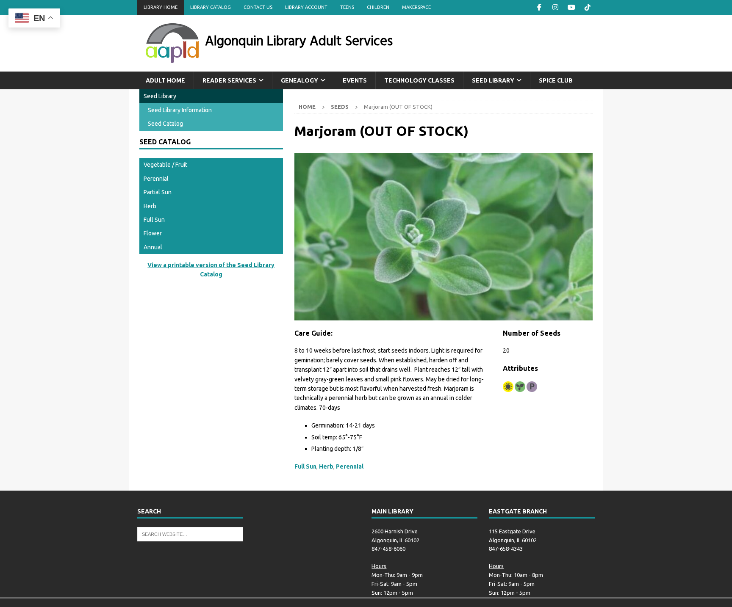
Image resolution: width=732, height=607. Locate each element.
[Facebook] (539, 7)
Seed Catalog (165, 123)
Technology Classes (419, 80)
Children (378, 7)
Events (355, 80)
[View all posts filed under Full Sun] (508, 386)
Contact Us (258, 7)
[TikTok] (587, 7)
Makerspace (416, 7)
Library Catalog (210, 7)
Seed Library (493, 80)
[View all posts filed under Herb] (520, 386)
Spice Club (556, 80)
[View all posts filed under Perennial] (532, 386)
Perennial (349, 466)
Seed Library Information (180, 110)
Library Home (160, 7)
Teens (347, 7)
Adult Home (165, 80)
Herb (326, 466)
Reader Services (229, 80)
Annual (153, 247)
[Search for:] (190, 533)
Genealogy (299, 80)
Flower (153, 233)
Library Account (306, 7)
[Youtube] (571, 7)
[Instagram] (555, 7)
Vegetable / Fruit (165, 164)
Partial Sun (158, 192)
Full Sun (305, 466)
